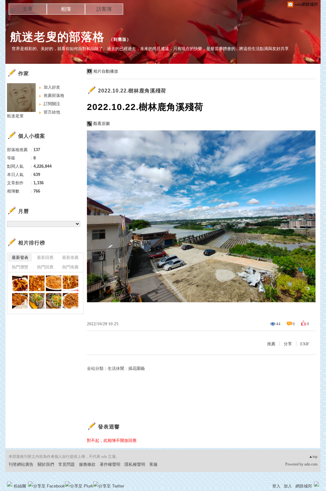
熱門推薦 (70, 267)
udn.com (310, 464)
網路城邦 (303, 486)
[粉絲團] (9, 484)
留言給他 (52, 112)
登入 (276, 486)
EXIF (304, 343)
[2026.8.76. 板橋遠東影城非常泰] (20, 283)
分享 (288, 343)
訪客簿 (104, 9)
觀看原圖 (101, 123)
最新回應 (45, 257)
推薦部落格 (54, 95)
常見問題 (66, 464)
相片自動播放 (105, 71)
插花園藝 (136, 368)
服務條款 (87, 464)
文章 (28, 9)
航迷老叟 (15, 116)
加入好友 (52, 87)
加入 (288, 486)
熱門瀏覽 (20, 267)
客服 (153, 464)
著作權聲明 (110, 464)
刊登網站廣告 (21, 464)
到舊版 (120, 39)
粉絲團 (20, 486)
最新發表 (20, 257)
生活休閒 (116, 368)
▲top (313, 456)
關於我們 (46, 464)
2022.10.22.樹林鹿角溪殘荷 (132, 90)
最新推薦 (70, 257)
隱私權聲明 (134, 464)
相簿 (66, 9)
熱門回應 (45, 267)
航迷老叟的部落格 (57, 36)
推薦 (271, 343)
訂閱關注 (52, 103)
